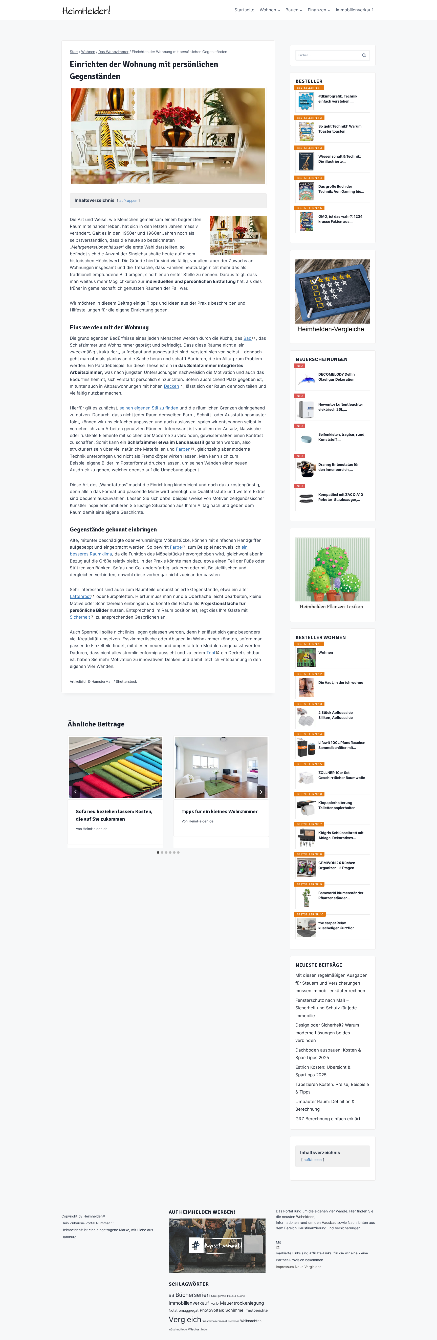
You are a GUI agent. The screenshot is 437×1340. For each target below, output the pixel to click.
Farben (183, 449)
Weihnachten (250, 1321)
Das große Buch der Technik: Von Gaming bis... (341, 188)
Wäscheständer (198, 1329)
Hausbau (329, 1222)
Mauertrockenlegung (242, 1303)
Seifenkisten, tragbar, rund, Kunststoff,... (341, 437)
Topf (210, 652)
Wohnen (325, 652)
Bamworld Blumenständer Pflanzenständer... (340, 895)
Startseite (244, 9)
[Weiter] (261, 792)
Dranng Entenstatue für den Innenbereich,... (338, 467)
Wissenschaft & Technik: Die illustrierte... (339, 158)
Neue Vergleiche (308, 1267)
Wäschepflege (178, 1329)
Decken (171, 386)
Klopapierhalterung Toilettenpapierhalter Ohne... (336, 805)
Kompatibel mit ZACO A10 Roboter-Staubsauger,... (340, 497)
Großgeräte (218, 1296)
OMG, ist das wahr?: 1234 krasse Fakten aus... (340, 219)
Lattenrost (80, 596)
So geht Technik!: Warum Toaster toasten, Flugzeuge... (340, 129)
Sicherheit (80, 617)
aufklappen (128, 201)
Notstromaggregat (184, 1310)
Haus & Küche (236, 1296)
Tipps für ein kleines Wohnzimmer (220, 811)
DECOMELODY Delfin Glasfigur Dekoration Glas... (336, 377)
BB (171, 1295)
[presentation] (115, 767)
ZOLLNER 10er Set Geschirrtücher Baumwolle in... (341, 775)
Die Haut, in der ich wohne (340, 682)
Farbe (176, 547)
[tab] (158, 852)
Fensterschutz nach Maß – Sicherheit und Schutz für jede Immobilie (326, 1008)
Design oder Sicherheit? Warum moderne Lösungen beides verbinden (327, 1032)
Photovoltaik (212, 1310)
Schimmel (235, 1310)
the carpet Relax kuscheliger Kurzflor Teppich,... (336, 926)
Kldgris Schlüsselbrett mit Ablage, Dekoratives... (340, 835)
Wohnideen (305, 1216)
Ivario (214, 1303)
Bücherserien (193, 1295)
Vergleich (185, 1319)
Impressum (285, 1267)
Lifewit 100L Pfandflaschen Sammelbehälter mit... (341, 745)
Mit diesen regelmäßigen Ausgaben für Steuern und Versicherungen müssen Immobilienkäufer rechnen (331, 983)
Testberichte (257, 1310)
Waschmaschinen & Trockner (221, 1321)
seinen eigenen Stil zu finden (149, 407)
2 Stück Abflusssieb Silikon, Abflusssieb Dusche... (335, 715)
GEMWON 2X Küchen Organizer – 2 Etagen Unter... (336, 865)
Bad (248, 338)
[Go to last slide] (76, 792)
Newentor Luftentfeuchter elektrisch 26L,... (340, 406)
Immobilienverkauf (354, 9)
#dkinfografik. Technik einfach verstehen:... (337, 98)
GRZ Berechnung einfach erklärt (327, 1118)
